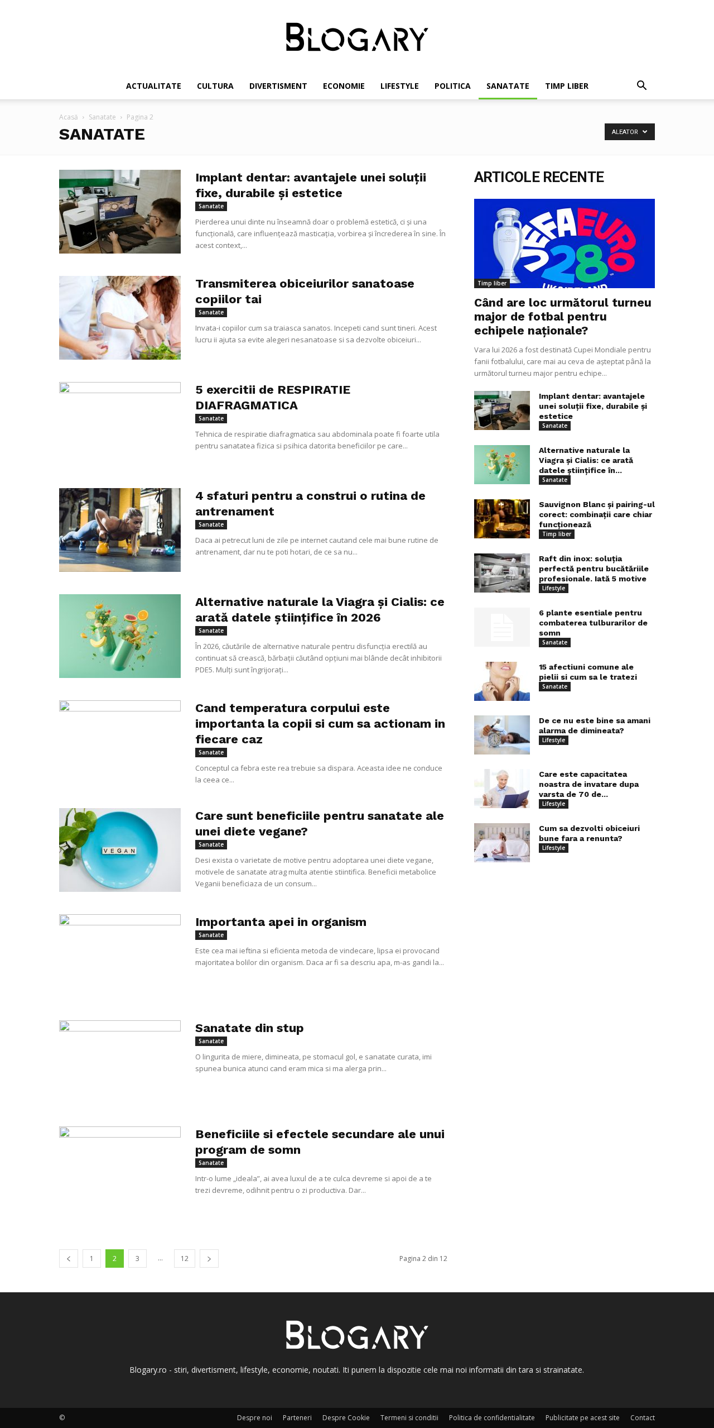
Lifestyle (399, 85)
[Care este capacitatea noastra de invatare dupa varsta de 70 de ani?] (502, 788)
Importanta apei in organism (280, 922)
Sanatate (507, 85)
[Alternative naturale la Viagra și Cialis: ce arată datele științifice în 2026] (120, 636)
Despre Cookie (346, 1417)
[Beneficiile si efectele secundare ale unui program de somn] (120, 1168)
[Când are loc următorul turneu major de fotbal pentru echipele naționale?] (564, 243)
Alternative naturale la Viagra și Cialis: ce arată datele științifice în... (586, 460)
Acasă (68, 117)
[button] (641, 87)
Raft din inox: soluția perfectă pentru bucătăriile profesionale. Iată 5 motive (594, 568)
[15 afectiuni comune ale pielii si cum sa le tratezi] (502, 681)
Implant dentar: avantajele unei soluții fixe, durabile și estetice (593, 406)
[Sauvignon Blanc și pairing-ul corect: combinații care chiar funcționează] (502, 518)
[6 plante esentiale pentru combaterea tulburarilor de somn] (502, 627)
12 (185, 1258)
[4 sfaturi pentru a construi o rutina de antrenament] (120, 530)
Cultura (215, 85)
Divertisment (278, 85)
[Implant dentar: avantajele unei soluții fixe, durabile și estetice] (120, 212)
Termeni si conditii (409, 1417)
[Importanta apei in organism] (120, 956)
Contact (642, 1417)
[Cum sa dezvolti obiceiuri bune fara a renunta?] (502, 842)
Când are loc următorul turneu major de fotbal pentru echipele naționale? (563, 316)
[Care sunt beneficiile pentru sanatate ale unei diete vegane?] (120, 850)
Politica (453, 85)
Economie (344, 85)
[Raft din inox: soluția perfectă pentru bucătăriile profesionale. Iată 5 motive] (502, 573)
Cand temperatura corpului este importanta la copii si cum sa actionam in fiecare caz (320, 723)
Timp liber (566, 85)
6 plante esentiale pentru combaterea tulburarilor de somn (593, 622)
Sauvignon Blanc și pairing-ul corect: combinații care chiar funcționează (597, 514)
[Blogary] (357, 36)
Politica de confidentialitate (492, 1417)
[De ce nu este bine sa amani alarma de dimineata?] (502, 734)
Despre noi (254, 1417)
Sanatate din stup (249, 1028)
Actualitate (153, 85)
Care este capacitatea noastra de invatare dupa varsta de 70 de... (589, 784)
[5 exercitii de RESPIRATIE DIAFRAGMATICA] (120, 424)
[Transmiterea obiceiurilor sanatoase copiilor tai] (120, 318)
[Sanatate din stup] (120, 1062)
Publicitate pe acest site (583, 1417)
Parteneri (297, 1417)
